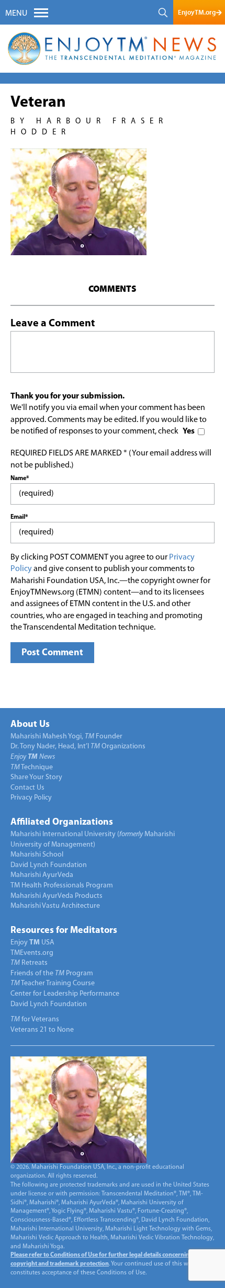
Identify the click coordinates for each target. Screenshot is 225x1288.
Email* (19, 517)
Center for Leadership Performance (64, 994)
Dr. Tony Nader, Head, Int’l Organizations (77, 746)
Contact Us (27, 788)
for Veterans (34, 1019)
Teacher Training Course (52, 983)
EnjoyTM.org (197, 12)
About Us (30, 725)
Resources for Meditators (63, 931)
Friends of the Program (51, 973)
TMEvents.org (31, 953)
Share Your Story (36, 777)
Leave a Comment (52, 323)
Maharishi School (36, 855)
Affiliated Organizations (61, 822)
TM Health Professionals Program (61, 886)
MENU (16, 13)
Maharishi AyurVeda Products (56, 896)
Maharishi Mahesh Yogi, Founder (66, 736)
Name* (19, 478)
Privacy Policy (31, 798)
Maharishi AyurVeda (41, 875)
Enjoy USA (32, 943)
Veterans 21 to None (42, 1030)
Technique (31, 767)
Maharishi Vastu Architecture (55, 906)
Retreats (29, 963)
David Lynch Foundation (48, 865)
